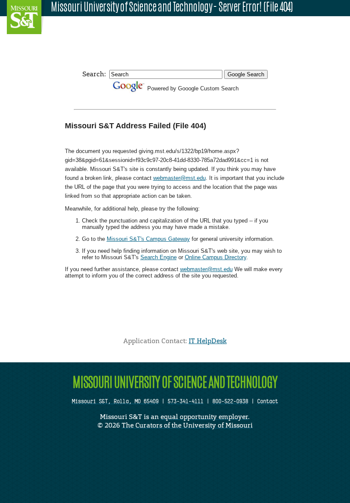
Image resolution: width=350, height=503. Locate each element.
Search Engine (158, 257)
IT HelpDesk (208, 340)
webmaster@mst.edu (179, 178)
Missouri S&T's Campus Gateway (148, 239)
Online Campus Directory (215, 257)
